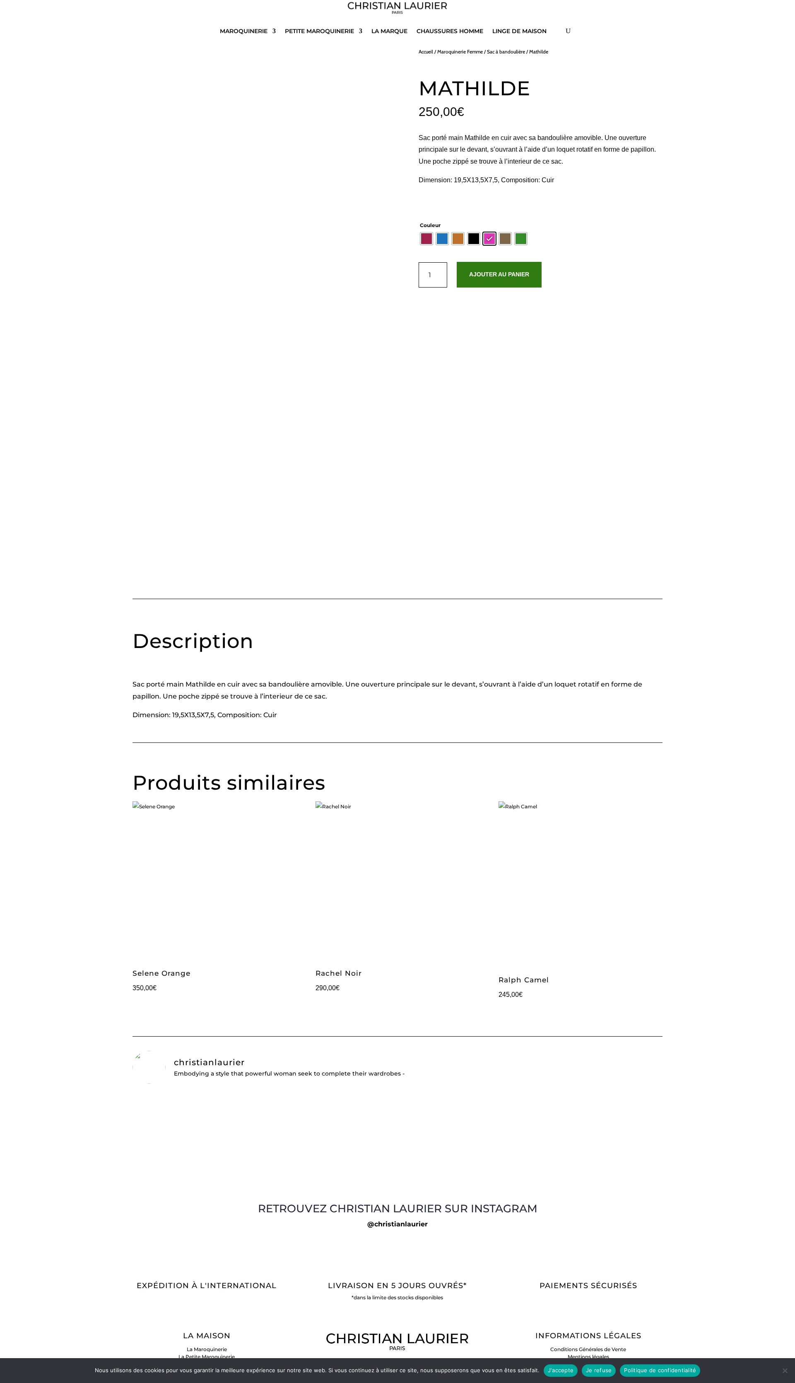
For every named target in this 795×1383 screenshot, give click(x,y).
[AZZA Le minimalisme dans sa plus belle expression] (397, 1172)
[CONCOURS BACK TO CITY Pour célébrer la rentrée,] (575, 1127)
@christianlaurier (397, 1224)
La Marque (389, 31)
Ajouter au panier (499, 274)
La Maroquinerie (207, 1349)
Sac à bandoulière (506, 51)
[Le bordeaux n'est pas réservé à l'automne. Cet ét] (219, 1176)
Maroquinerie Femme (460, 51)
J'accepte (560, 1370)
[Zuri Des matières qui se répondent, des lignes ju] (575, 1172)
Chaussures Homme (450, 31)
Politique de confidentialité (660, 1370)
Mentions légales (588, 1357)
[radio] (426, 238)
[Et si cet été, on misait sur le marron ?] (219, 1097)
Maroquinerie (243, 31)
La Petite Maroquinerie (206, 1357)
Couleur (430, 225)
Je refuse (599, 1370)
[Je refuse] (785, 1370)
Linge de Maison (519, 31)
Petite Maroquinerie (319, 31)
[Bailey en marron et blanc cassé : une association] (397, 1101)
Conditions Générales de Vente (588, 1349)
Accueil (426, 51)
